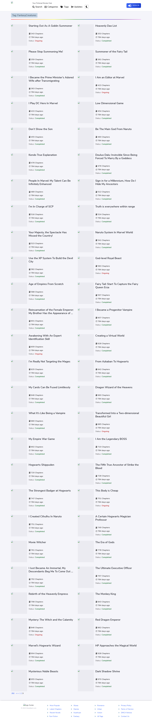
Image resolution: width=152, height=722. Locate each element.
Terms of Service (127, 709)
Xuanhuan (77, 713)
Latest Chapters (56, 709)
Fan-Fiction (53, 716)
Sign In (135, 5)
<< (17, 693)
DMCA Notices (126, 713)
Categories (52, 6)
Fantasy (76, 716)
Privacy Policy (126, 705)
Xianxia (76, 709)
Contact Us (125, 716)
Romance (100, 705)
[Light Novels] (21, 5)
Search (38, 6)
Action (99, 713)
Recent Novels (55, 713)
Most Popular (55, 705)
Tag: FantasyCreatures (24, 15)
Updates (78, 6)
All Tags (100, 716)
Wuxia (76, 705)
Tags (66, 6)
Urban (99, 709)
